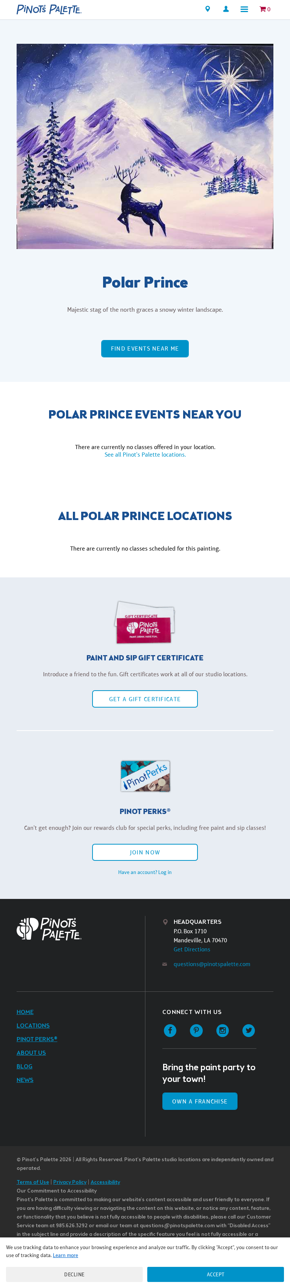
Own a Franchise (200, 1101)
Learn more (65, 1255)
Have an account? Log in (145, 872)
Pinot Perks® (37, 1039)
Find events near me (145, 348)
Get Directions (192, 949)
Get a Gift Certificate (145, 699)
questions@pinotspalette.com (212, 964)
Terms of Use (33, 1182)
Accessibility (105, 1182)
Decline (74, 1274)
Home (25, 1012)
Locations (33, 1026)
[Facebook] (170, 1031)
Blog (24, 1067)
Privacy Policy (69, 1182)
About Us (31, 1053)
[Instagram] (222, 1031)
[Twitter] (248, 1031)
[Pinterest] (196, 1031)
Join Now (145, 852)
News (25, 1080)
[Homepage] (49, 9)
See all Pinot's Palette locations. (145, 454)
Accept (216, 1274)
